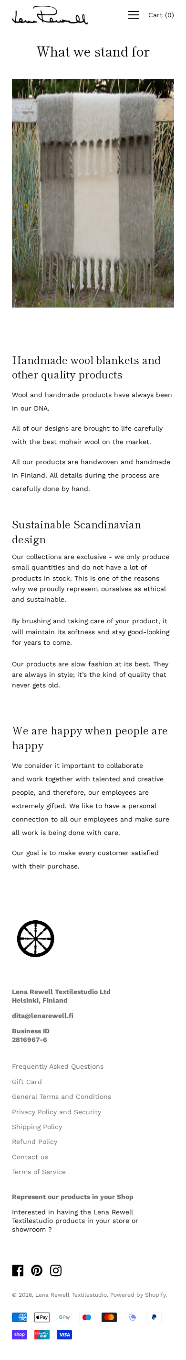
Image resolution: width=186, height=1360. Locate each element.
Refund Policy (34, 1141)
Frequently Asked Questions (57, 1066)
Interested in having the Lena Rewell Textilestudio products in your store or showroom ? (75, 1220)
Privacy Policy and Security (56, 1112)
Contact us (30, 1157)
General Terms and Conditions (61, 1096)
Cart (161, 15)
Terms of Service (39, 1172)
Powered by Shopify (137, 1294)
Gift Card (27, 1082)
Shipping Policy (37, 1127)
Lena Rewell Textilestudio (71, 1294)
